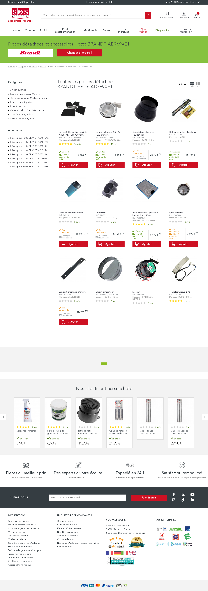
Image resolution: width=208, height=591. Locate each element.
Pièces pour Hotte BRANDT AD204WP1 (29, 158)
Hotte (43, 67)
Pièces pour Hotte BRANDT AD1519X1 (29, 146)
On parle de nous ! (66, 539)
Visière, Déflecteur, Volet (22, 119)
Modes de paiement (18, 539)
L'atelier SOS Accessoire (69, 528)
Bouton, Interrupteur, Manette (25, 94)
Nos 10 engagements (67, 532)
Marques (22, 67)
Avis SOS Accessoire (67, 536)
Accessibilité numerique (19, 565)
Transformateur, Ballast (21, 115)
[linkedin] (192, 502)
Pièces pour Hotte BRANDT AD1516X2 (29, 138)
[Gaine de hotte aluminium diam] (150, 411)
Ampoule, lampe (18, 90)
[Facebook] (174, 497)
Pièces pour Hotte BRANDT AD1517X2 (29, 142)
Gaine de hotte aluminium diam (147, 432)
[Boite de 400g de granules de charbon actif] (58, 411)
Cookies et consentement (21, 561)
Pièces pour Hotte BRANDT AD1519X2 (29, 150)
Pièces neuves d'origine (19, 554)
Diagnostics (162, 30)
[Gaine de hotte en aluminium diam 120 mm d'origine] (120, 411)
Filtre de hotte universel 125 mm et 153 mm (87, 433)
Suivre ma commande (18, 521)
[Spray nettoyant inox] (27, 411)
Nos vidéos (143, 30)
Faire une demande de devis (22, 525)
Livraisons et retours (18, 536)
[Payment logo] (104, 585)
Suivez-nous (19, 497)
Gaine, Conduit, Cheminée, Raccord (27, 110)
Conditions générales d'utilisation (24, 543)
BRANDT (33, 67)
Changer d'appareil (79, 52)
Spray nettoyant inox (26, 431)
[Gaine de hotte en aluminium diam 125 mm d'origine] (181, 411)
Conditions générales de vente (23, 528)
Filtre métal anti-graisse (21, 102)
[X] (183, 497)
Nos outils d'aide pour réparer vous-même (78, 543)
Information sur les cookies (21, 558)
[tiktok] (183, 502)
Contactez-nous (65, 521)
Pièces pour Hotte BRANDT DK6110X (28, 154)
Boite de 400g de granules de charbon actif (57, 433)
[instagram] (174, 502)
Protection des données (20, 547)
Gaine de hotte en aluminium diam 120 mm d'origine (118, 433)
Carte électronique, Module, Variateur (29, 98)
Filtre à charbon (18, 106)
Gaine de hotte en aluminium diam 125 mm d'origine (180, 433)
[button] (3, 417)
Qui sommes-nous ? (67, 525)
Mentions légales (16, 532)
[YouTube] (192, 497)
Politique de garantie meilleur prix (24, 550)
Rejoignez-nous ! (65, 547)
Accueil (11, 67)
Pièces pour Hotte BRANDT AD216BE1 (29, 163)
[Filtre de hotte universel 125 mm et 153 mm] (89, 411)
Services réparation (186, 30)
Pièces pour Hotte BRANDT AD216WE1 (29, 167)
